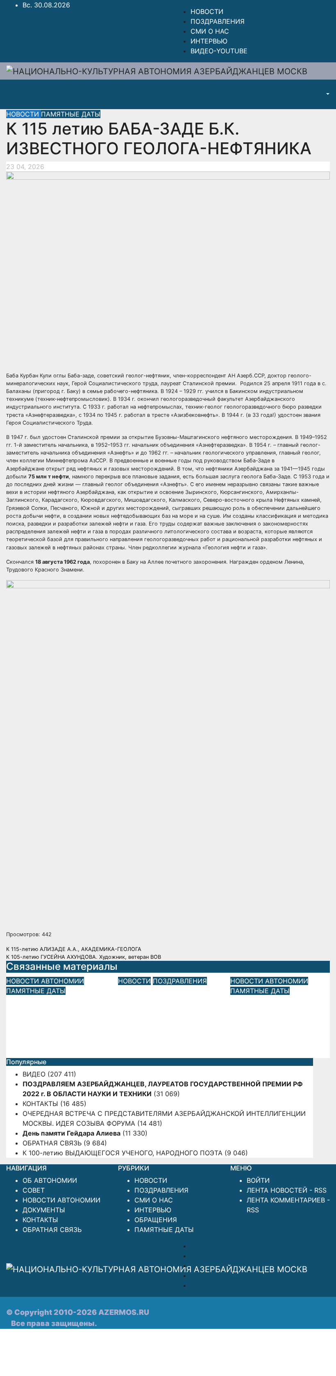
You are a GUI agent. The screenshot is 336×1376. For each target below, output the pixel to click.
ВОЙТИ (258, 1180)
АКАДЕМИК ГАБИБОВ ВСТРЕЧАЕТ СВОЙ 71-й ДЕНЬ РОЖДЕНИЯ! (163, 1015)
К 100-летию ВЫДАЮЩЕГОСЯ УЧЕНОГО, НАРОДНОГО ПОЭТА (122, 1153)
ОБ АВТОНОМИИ (50, 1180)
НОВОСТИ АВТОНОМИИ (45, 981)
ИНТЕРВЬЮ (209, 41)
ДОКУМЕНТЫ (44, 1210)
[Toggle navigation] (310, 94)
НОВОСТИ (207, 11)
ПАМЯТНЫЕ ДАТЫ (70, 114)
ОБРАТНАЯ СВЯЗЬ (52, 1143)
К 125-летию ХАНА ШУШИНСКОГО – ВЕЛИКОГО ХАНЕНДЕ (276, 1018)
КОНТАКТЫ (40, 1103)
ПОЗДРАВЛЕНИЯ (218, 21)
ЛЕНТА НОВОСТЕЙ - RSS (287, 1190)
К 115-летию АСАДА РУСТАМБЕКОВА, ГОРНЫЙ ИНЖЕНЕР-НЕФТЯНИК (55, 1018)
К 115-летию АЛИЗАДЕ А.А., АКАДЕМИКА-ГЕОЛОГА (73, 949)
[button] (327, 94)
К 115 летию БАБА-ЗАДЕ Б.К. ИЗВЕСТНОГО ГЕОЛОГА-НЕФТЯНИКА (158, 138)
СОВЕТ (34, 1190)
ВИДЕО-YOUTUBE (219, 51)
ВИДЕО (34, 1074)
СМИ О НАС (210, 31)
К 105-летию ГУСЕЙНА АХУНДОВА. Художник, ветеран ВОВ (83, 957)
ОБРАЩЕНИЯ (155, 1220)
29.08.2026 (24, 1051)
